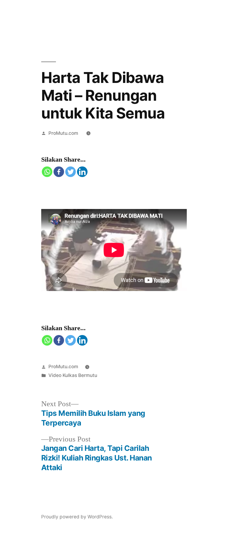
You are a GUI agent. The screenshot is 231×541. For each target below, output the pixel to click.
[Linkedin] (82, 171)
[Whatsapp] (47, 171)
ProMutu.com (63, 133)
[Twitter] (70, 171)
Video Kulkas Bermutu (72, 375)
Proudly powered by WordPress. (77, 517)
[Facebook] (59, 171)
